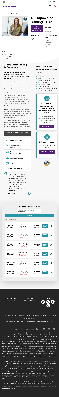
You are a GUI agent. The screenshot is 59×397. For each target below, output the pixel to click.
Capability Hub (44, 315)
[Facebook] (53, 302)
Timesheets (22, 315)
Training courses (12, 13)
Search (29, 215)
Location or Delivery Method (26, 210)
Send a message (29, 300)
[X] (48, 302)
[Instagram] (48, 305)
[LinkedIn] (43, 302)
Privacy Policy (7, 315)
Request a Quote (47, 151)
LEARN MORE (45, 126)
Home (3, 13)
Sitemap (14, 315)
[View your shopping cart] (55, 6)
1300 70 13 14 (53, 2)
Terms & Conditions (33, 315)
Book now (45, 226)
